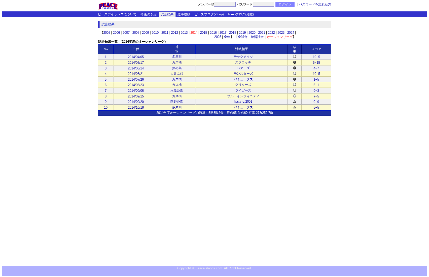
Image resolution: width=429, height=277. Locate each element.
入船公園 (176, 90)
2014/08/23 (136, 85)
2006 (116, 32)
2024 (290, 32)
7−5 (316, 96)
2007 (126, 32)
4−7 (316, 68)
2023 (281, 32)
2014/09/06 (136, 90)
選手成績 (184, 14)
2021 (261, 32)
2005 (106, 32)
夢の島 (177, 68)
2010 (155, 32)
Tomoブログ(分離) (241, 14)
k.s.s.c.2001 (243, 101)
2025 (217, 37)
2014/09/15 (136, 96)
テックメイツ (243, 57)
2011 (164, 32)
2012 (174, 32)
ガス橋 (177, 62)
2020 (252, 32)
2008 (135, 32)
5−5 (316, 107)
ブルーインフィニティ (243, 96)
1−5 (316, 79)
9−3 (316, 90)
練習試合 (257, 37)
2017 (222, 32)
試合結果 (167, 14)
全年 (227, 37)
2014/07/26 (136, 79)
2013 (184, 32)
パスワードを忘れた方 (315, 4)
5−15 (316, 62)
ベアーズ (243, 68)
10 (105, 107)
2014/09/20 (136, 102)
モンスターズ (243, 73)
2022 (271, 32)
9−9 (316, 102)
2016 (213, 32)
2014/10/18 (136, 107)
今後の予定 (149, 14)
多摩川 (177, 57)
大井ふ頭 (176, 73)
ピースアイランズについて (117, 14)
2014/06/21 (136, 74)
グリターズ (243, 85)
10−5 (316, 57)
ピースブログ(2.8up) (209, 14)
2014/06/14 (136, 68)
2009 (145, 32)
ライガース (243, 90)
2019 (242, 32)
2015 (203, 32)
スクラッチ (243, 62)
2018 (232, 32)
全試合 (243, 37)
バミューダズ (243, 79)
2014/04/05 (136, 57)
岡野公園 (176, 101)
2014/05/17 (136, 62)
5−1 (316, 85)
